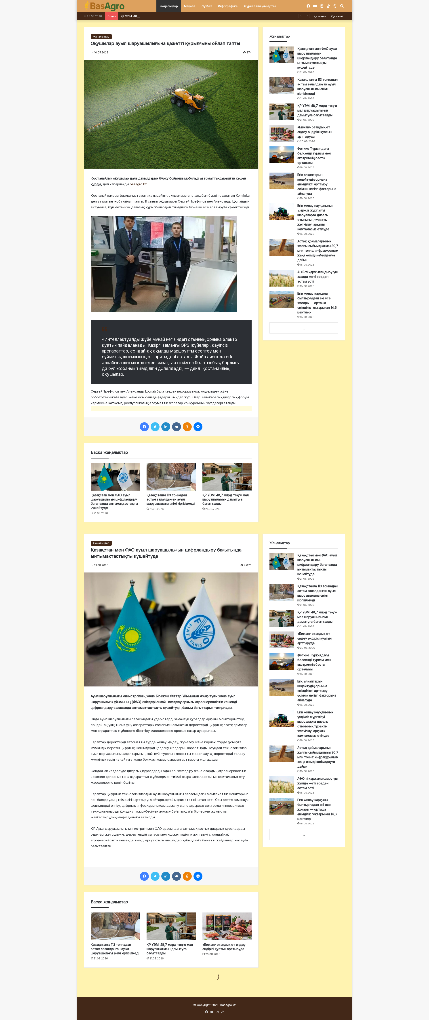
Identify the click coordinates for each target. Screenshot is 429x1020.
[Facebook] (144, 426)
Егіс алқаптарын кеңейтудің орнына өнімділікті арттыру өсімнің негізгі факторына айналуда (316, 184)
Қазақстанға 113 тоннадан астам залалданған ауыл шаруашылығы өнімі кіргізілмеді (171, 499)
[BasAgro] (104, 6)
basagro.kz (138, 184)
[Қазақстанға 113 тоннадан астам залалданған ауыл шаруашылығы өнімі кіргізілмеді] (171, 477)
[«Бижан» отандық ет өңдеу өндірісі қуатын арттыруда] (281, 133)
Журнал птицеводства (260, 6)
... (304, 328)
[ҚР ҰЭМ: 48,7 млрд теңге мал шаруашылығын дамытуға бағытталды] (227, 477)
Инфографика (228, 6)
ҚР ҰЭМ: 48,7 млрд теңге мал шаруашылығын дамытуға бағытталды (170, 16)
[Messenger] (197, 426)
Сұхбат (207, 6)
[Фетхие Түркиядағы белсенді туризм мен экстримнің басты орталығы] (281, 154)
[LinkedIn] (165, 426)
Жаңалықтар (169, 6)
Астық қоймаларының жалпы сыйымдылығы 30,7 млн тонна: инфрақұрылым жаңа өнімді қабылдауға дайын (317, 250)
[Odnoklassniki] (187, 426)
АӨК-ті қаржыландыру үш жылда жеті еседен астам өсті (317, 276)
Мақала (189, 6)
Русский (337, 16)
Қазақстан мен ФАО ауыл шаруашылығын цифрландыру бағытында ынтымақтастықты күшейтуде (317, 58)
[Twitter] (155, 426)
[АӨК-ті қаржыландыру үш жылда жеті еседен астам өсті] (281, 278)
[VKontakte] (176, 426)
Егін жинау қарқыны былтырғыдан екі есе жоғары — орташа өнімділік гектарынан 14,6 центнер (317, 302)
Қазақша (319, 16)
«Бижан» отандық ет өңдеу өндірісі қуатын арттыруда (314, 131)
